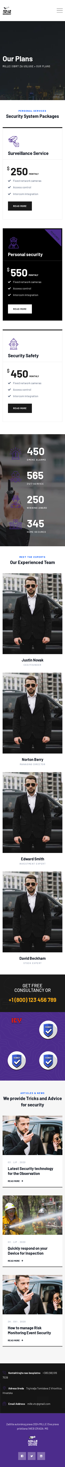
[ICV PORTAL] (16, 1021)
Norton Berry (32, 759)
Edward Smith (32, 858)
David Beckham (32, 958)
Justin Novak (33, 660)
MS (46, 1428)
